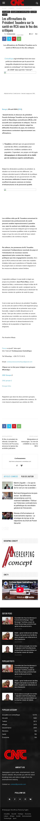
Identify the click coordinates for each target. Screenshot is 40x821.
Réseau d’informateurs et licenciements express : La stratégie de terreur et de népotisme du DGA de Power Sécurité (25, 518)
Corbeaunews (11, 34)
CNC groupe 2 (7, 380)
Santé (5, 15)
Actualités (11, 8)
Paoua (4, 348)
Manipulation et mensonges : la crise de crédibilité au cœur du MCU (29, 442)
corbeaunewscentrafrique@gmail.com (19, 362)
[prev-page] (3, 528)
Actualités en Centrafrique (24, 8)
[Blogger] (9, 799)
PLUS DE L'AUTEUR (27, 476)
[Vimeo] (22, 465)
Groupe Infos (6, 386)
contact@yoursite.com (18, 784)
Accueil (4, 8)
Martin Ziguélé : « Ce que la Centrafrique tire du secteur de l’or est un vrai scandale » (25, 485)
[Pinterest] (14, 39)
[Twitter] (9, 39)
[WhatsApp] (19, 39)
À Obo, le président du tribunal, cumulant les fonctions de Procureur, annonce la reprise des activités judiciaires (10, 443)
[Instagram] (25, 799)
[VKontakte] (30, 799)
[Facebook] (4, 39)
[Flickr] (20, 799)
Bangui (4, 109)
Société (33, 12)
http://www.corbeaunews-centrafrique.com (20, 461)
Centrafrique (9, 59)
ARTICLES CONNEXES (11, 476)
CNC (19, 109)
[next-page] (7, 528)
